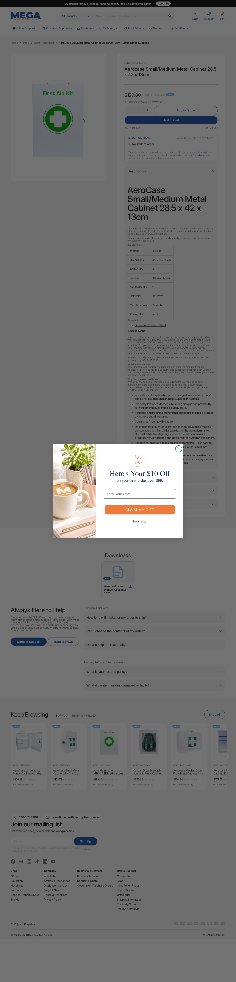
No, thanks (139, 521)
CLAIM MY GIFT (139, 510)
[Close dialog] (178, 449)
